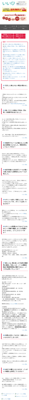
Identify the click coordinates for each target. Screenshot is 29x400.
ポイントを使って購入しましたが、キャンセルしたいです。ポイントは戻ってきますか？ (14, 58)
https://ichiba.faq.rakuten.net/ (18, 103)
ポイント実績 (22, 213)
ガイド (14, 28)
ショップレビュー (23, 26)
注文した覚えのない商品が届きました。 (14, 44)
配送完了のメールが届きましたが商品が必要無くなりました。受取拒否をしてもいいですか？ (14, 51)
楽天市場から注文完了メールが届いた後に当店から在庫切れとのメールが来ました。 (14, 55)
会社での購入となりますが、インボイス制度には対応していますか (14, 77)
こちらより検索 (13, 303)
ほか (19, 38)
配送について (19, 34)
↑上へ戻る (24, 105)
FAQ (23, 28)
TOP (5, 26)
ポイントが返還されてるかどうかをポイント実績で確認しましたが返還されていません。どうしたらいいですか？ (14, 63)
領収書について (7, 34)
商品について (19, 36)
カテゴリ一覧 (14, 26)
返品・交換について (7, 36)
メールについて (7, 38)
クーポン (5, 28)
